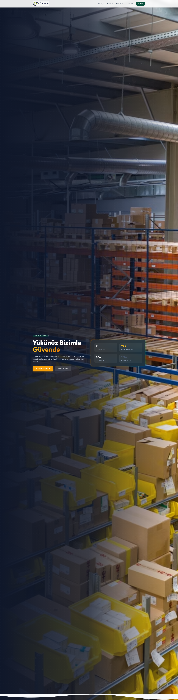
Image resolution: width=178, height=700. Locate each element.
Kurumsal (110, 4)
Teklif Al (140, 4)
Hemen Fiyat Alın (42, 368)
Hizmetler (119, 4)
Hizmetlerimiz (63, 369)
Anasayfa (101, 4)
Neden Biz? (129, 4)
